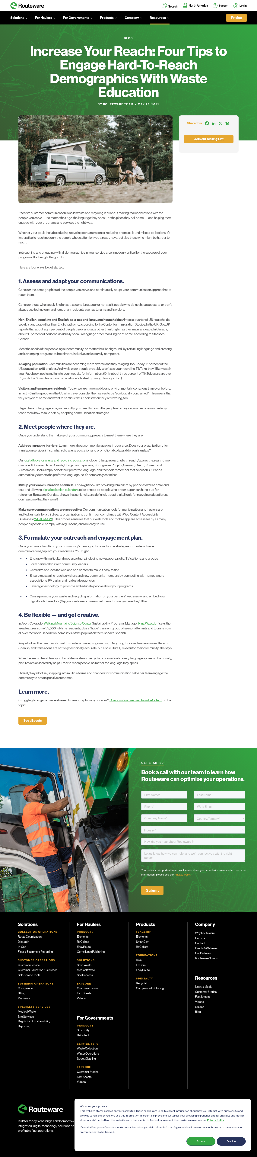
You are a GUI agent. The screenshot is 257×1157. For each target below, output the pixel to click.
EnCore (141, 965)
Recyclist (141, 983)
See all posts (32, 721)
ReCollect (83, 941)
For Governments (76, 18)
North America (198, 5)
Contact (200, 943)
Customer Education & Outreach (37, 970)
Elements (82, 936)
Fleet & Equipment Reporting (35, 951)
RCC (139, 960)
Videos (81, 998)
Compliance (25, 988)
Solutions (17, 18)
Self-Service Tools (29, 975)
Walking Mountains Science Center (67, 623)
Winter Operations (88, 1053)
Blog (198, 1012)
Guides (199, 1007)
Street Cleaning (86, 1058)
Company (132, 18)
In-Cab (22, 947)
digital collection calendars (60, 490)
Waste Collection (87, 1048)
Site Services (26, 1016)
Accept (201, 1141)
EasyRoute (84, 947)
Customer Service (29, 965)
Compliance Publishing (91, 951)
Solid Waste (84, 965)
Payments (24, 998)
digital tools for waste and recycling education (55, 460)
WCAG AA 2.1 (43, 519)
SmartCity (83, 1030)
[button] (170, 5)
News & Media (203, 986)
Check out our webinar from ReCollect (135, 700)
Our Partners (203, 953)
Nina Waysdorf (148, 623)
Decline (231, 1141)
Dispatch (23, 941)
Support (223, 5)
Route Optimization (30, 936)
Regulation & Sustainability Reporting (34, 1024)
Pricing (236, 18)
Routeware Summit (206, 958)
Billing (21, 993)
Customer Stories (87, 988)
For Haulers (43, 18)
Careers (200, 938)
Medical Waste (27, 1011)
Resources (158, 18)
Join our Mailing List (209, 139)
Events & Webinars (206, 948)
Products (107, 18)
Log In (243, 5)
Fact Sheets (84, 993)
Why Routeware (205, 933)
